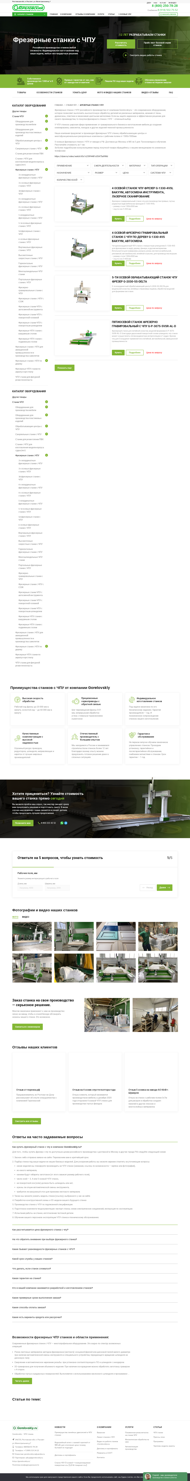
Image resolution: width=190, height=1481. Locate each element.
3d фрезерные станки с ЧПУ (29, 192)
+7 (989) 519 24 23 (31, 1450)
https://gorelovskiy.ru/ (21, 1461)
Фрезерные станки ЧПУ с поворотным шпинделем (30, 324)
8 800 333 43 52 (48, 823)
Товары (21, 92)
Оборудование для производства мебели (25, 123)
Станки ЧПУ (18, 116)
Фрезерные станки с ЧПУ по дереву (28, 362)
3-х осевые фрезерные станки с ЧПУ (29, 184)
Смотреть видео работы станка (146, 55)
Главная (59, 105)
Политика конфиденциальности (25, 1465)
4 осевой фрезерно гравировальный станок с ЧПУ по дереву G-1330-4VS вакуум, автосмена (140, 237)
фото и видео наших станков (114, 92)
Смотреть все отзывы (26, 1121)
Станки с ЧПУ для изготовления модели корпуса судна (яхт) (29, 161)
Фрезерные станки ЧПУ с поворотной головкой (30, 316)
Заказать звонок (169, 14)
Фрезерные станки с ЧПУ (27, 169)
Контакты (101, 1457)
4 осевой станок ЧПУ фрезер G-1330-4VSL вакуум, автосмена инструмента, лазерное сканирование (142, 192)
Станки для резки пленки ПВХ (29, 153)
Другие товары (19, 111)
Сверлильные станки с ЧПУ (28, 148)
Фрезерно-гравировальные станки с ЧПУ (30, 290)
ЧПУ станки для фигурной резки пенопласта (27, 378)
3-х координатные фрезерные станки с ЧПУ (30, 176)
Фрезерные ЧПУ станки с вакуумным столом (30, 332)
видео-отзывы (150, 92)
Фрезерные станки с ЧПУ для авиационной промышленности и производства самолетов (29, 351)
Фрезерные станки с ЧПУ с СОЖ (31, 300)
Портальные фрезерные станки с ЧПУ (30, 281)
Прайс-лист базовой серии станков (157, 44)
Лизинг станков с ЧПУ (106, 1437)
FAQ (171, 92)
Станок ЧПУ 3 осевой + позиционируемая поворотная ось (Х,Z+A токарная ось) (72, 1464)
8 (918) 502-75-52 (168, 10)
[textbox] (64, 165)
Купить (118, 219)
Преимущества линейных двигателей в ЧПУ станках (73, 1433)
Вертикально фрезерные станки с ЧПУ (30, 248)
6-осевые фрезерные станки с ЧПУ (28, 240)
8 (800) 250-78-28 (165, 5)
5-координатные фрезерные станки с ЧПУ (30, 216)
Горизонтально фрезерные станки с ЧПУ (30, 264)
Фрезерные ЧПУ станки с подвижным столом (30, 340)
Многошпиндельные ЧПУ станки (30, 272)
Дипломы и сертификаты (65, 1455)
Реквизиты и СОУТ (104, 1453)
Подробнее (134, 219)
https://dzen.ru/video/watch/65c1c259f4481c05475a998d (81, 156)
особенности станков (49, 92)
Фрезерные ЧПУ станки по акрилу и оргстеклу (27, 370)
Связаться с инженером (27, 1027)
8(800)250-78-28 (30, 1447)
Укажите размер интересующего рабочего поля (38, 878)
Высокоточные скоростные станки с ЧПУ (30, 256)
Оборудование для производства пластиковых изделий (28, 132)
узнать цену (80, 92)
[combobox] (73, 165)
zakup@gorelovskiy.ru (34, 1458)
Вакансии (101, 1432)
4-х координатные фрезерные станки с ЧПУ (30, 200)
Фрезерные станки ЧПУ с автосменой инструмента (30, 308)
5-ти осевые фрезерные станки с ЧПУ (30, 224)
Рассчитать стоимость (121, 44)
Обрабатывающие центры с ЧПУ (28, 142)
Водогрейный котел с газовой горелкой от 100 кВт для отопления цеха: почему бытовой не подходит (72, 1445)
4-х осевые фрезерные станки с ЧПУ (29, 208)
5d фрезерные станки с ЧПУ (29, 232)
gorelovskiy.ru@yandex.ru (34, 1454)
